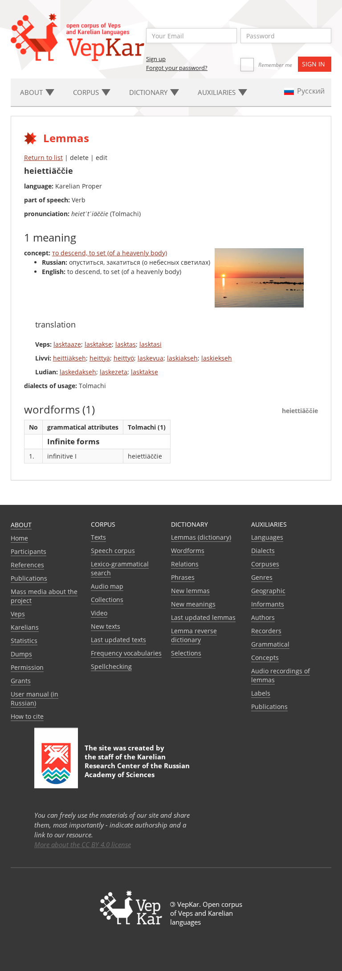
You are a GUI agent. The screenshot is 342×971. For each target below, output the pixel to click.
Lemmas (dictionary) (201, 537)
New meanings (193, 604)
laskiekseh (216, 358)
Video (99, 613)
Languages (267, 537)
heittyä (100, 358)
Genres (262, 577)
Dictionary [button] (149, 92)
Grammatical (270, 644)
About (21, 524)
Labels (260, 693)
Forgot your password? (177, 68)
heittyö (124, 358)
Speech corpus (113, 550)
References (27, 565)
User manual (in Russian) (34, 698)
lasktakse (98, 344)
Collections (107, 599)
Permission (27, 667)
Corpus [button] (87, 92)
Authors (263, 617)
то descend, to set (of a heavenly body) (109, 253)
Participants (28, 551)
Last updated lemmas (203, 617)
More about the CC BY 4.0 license (82, 844)
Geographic (268, 590)
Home (19, 538)
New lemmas (190, 590)
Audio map (107, 586)
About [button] (32, 92)
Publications (29, 578)
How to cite (27, 716)
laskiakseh (182, 358)
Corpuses (265, 564)
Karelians (25, 627)
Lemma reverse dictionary (194, 635)
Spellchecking (111, 666)
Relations (185, 564)
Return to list (43, 157)
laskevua (150, 358)
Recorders (266, 631)
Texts (98, 537)
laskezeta (113, 372)
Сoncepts (265, 657)
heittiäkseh (69, 358)
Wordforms (187, 550)
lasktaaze (67, 344)
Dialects (263, 550)
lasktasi (150, 344)
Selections (186, 653)
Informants (267, 604)
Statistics (24, 640)
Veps (18, 614)
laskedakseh (78, 372)
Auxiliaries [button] (217, 92)
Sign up (156, 59)
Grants (21, 680)
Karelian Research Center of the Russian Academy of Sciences (137, 765)
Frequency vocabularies (126, 653)
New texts (105, 626)
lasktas (125, 344)
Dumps (21, 654)
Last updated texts (118, 639)
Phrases (183, 577)
